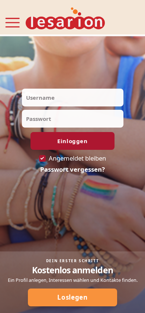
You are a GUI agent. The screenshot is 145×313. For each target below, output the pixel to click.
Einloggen (72, 141)
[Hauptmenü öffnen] (12, 18)
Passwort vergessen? (72, 169)
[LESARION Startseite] (65, 18)
